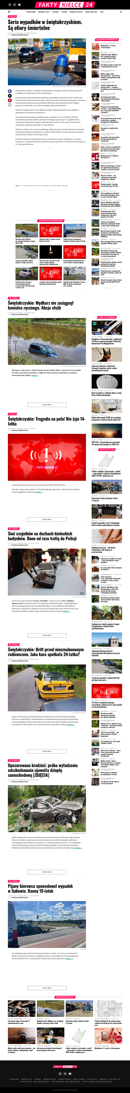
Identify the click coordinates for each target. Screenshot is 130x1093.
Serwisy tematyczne (91, 12)
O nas (101, 12)
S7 (21, 185)
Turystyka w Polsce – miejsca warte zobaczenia (34, 1082)
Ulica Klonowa (56, 185)
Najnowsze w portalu (76, 12)
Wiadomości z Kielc (43, 12)
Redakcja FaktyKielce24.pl (20, 35)
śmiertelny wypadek (30, 185)
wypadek (65, 185)
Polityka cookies (92, 1079)
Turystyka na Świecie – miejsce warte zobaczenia (97, 1082)
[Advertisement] (51, 164)
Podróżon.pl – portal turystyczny (110, 1079)
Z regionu (64, 12)
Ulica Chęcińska (44, 185)
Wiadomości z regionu (49, 1079)
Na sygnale (55, 12)
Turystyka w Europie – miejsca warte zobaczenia (65, 1082)
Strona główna (30, 12)
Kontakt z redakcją (79, 1079)
